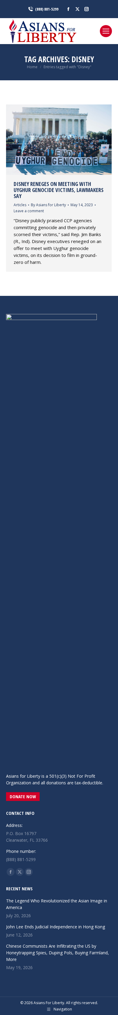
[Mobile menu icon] (106, 31)
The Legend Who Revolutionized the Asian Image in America (56, 904)
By (48, 204)
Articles (20, 204)
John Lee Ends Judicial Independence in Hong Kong (55, 927)
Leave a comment (29, 210)
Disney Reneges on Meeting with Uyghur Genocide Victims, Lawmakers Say (58, 190)
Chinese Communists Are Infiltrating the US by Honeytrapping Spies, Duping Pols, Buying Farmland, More (57, 952)
